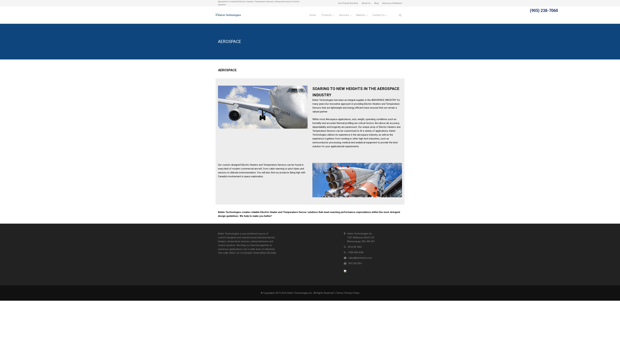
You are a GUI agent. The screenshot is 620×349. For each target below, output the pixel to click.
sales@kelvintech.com (360, 257)
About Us (366, 3)
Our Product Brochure (348, 3)
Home (312, 15)
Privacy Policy (352, 292)
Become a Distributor (392, 3)
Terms (339, 292)
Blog (376, 3)
